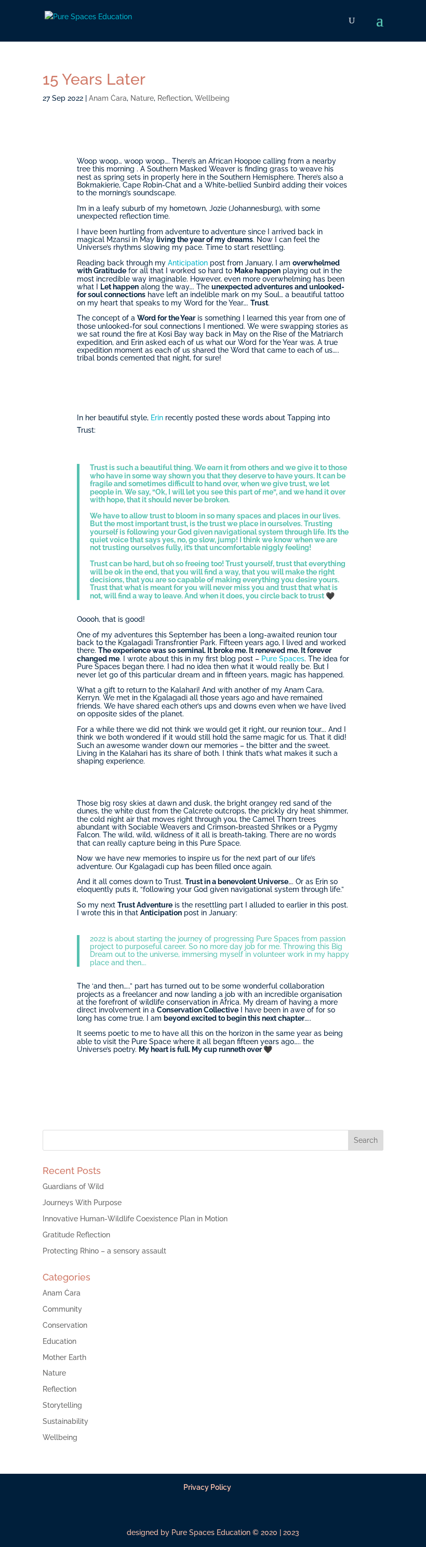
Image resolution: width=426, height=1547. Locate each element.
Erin (157, 418)
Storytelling (62, 1405)
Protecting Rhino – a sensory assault (104, 1251)
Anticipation (188, 263)
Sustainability (65, 1421)
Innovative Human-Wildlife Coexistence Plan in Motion (135, 1219)
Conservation (65, 1325)
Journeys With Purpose (82, 1202)
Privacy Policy (207, 1487)
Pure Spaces (282, 659)
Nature (142, 98)
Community (62, 1309)
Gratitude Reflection (76, 1235)
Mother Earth (64, 1357)
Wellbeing (212, 98)
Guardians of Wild (73, 1186)
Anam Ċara (108, 98)
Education (59, 1341)
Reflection (174, 98)
